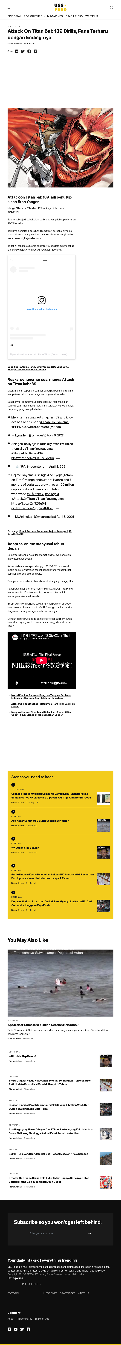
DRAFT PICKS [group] (74, 16)
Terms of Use (42, 1318)
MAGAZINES (50, 1293)
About (11, 1318)
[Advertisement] (60, 84)
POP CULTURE (33, 16)
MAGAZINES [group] (55, 16)
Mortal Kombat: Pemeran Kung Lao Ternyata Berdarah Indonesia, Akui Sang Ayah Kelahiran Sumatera (41, 696)
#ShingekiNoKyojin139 (27, 453)
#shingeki (52, 494)
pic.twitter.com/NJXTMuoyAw (32, 458)
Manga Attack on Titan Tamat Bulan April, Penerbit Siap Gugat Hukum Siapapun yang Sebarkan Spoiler (41, 713)
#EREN (16, 427)
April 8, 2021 (55, 435)
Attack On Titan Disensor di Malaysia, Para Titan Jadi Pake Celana (43, 705)
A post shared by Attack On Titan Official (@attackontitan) (38, 354)
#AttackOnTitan (23, 499)
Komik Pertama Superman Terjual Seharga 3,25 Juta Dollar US (40, 532)
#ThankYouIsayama (54, 422)
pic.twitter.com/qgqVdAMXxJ (32, 508)
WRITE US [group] (91, 16)
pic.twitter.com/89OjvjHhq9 (41, 427)
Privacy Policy (24, 1318)
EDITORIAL (14, 1293)
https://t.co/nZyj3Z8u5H (28, 503)
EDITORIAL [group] (14, 16)
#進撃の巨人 (35, 494)
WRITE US (83, 1293)
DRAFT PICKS (67, 1293)
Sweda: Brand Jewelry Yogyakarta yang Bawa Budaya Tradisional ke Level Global (38, 368)
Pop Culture (15, 26)
